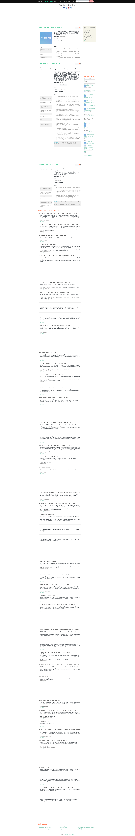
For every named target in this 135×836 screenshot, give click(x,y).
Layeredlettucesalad (63, 827)
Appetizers (65, 1)
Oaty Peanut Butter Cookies (89, 90)
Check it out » (87, 40)
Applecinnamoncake (43, 826)
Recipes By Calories (49, 1)
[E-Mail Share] (71, 7)
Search (91, 1)
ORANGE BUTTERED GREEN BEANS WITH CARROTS (89, 97)
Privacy (76, 833)
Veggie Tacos (80, 829)
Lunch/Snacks (63, 84)
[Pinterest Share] (69, 7)
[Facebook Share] (64, 7)
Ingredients (43, 47)
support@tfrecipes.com (69, 834)
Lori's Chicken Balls (90, 143)
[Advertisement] (67, 16)
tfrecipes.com (63, 833)
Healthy (69, 1)
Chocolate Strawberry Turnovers (45, 827)
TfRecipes (40, 1)
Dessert (55, 1)
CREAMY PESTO (89, 85)
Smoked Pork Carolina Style (44, 829)
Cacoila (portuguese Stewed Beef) (65, 826)
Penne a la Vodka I (87, 80)
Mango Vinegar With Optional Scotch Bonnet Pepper (89, 136)
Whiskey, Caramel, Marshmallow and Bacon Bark (88, 102)
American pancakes (88, 155)
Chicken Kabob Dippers (88, 94)
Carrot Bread (80, 826)
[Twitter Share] (66, 7)
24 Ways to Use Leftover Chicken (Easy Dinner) (88, 147)
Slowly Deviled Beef (88, 141)
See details (42, 221)
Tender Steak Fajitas (88, 84)
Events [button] (73, 1)
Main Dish (60, 1)
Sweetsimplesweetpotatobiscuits (65, 829)
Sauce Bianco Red (89, 123)
